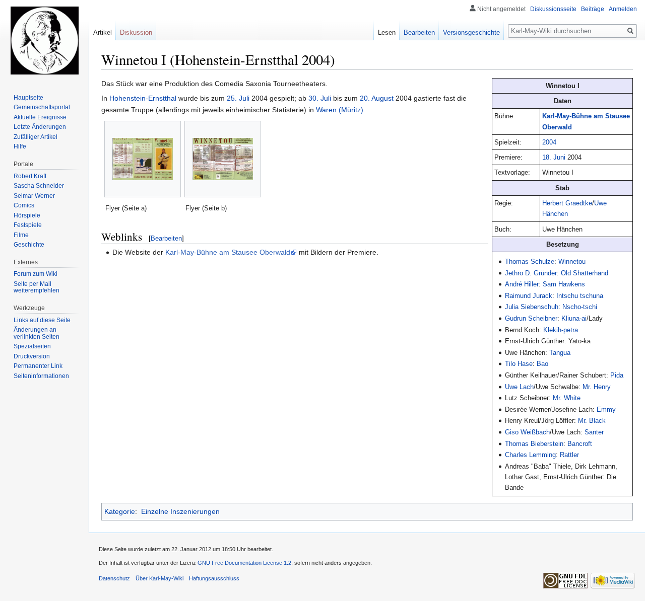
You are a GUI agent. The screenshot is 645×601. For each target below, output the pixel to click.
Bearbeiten (166, 238)
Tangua (559, 352)
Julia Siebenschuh (531, 307)
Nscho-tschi (579, 307)
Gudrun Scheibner (531, 318)
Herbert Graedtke (567, 203)
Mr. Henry (597, 387)
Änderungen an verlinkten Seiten (36, 333)
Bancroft (579, 443)
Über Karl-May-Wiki (159, 578)
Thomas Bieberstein (534, 443)
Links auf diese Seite (42, 320)
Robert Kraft (30, 176)
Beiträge (592, 9)
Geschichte (29, 244)
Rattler (569, 455)
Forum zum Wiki (35, 273)
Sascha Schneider (39, 185)
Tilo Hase (519, 363)
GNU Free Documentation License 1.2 (244, 563)
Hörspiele (27, 215)
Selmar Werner (34, 195)
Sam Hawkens (564, 284)
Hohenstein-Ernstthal (142, 98)
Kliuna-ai (574, 318)
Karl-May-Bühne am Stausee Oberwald (227, 252)
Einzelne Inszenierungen (180, 511)
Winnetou (572, 261)
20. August (377, 98)
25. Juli (238, 98)
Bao (542, 363)
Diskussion (136, 32)
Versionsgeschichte (471, 32)
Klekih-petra (560, 330)
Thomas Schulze (529, 261)
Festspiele (28, 225)
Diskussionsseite (553, 9)
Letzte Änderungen (40, 126)
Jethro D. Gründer (531, 273)
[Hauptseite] (44, 40)
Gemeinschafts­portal (42, 107)
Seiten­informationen (41, 376)
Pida (616, 375)
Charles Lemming (530, 455)
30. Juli (319, 98)
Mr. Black (592, 420)
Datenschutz (114, 578)
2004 (549, 142)
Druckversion (32, 356)
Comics (24, 205)
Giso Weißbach (527, 432)
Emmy (606, 409)
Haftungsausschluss (214, 578)
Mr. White (566, 398)
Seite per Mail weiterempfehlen (36, 287)
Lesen (387, 32)
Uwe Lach (519, 387)
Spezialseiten (32, 346)
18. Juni (553, 157)
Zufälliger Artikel (35, 136)
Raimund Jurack (528, 295)
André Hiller (522, 284)
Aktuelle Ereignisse (40, 117)
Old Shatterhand (584, 273)
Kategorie (119, 511)
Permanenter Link (38, 365)
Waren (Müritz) (339, 110)
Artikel (102, 32)
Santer (594, 432)
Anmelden (623, 9)
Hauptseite (28, 97)
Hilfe (20, 146)
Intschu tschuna (579, 295)
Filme (21, 235)
